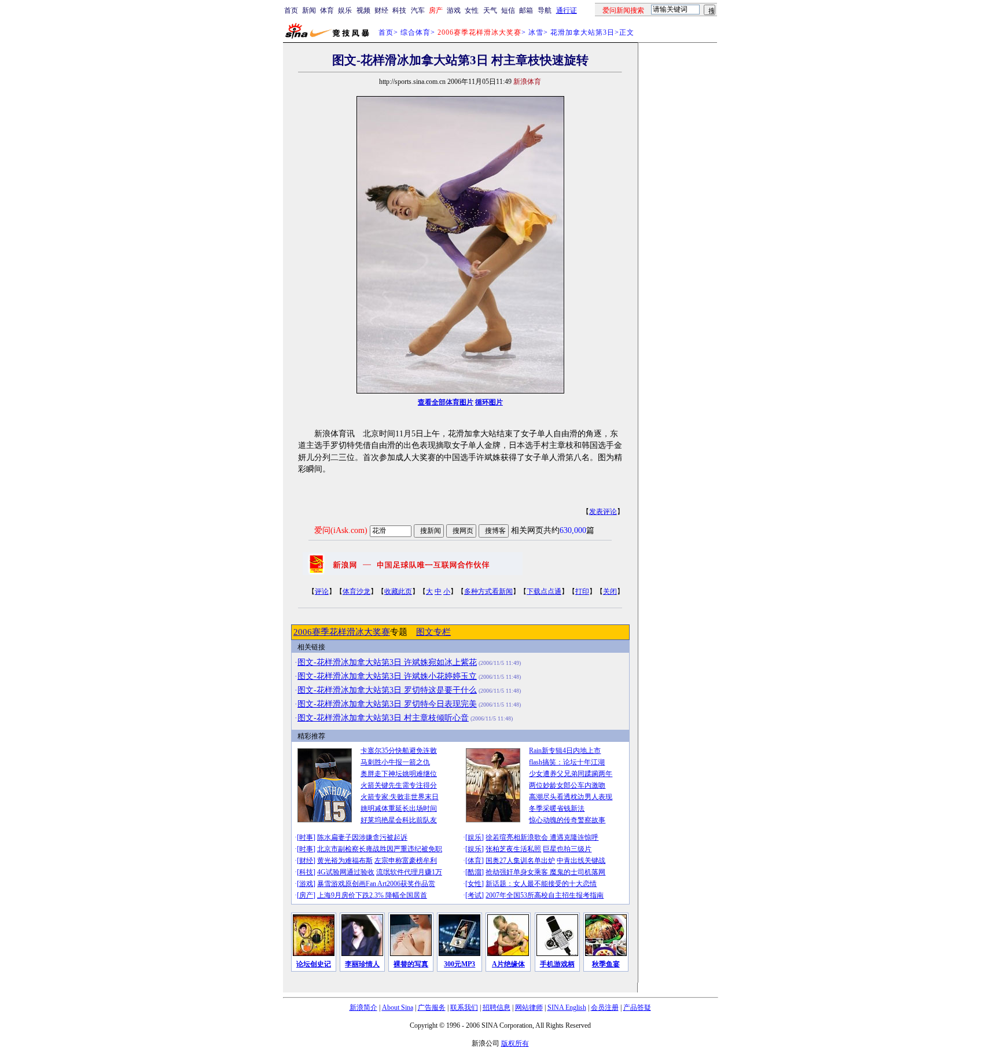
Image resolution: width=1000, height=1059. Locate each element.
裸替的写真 (411, 964)
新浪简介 (363, 1007)
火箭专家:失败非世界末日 (400, 797)
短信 (508, 10)
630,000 (573, 530)
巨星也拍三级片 (567, 849)
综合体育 (415, 32)
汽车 (418, 10)
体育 (327, 10)
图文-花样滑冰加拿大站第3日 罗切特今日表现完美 (387, 704)
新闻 (309, 10)
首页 (291, 10)
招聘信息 (496, 1007)
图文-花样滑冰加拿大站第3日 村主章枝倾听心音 (383, 718)
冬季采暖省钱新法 (556, 808)
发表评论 (603, 512)
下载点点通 (544, 591)
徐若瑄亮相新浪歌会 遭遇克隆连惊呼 (542, 837)
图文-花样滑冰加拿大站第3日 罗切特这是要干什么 (387, 690)
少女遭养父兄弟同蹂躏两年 (570, 774)
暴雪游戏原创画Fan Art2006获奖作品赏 (376, 884)
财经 (381, 10)
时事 (306, 837)
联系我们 (464, 1007)
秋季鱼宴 (606, 964)
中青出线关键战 (581, 860)
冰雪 (535, 32)
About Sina (397, 1007)
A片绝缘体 (508, 964)
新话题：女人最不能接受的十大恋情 (541, 884)
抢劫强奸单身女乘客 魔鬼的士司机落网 (545, 872)
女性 (472, 10)
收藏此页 (398, 591)
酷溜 (474, 872)
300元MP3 (459, 964)
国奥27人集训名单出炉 (520, 860)
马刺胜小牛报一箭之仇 (395, 762)
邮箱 (526, 10)
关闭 (610, 591)
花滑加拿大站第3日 (582, 32)
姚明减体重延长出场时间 (399, 808)
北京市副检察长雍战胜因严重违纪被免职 (379, 849)
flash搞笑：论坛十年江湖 (567, 762)
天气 (490, 10)
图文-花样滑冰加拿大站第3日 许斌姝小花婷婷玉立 (387, 676)
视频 (363, 10)
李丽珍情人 (362, 964)
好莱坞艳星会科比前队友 (399, 820)
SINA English (566, 1007)
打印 (582, 591)
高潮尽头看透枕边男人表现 (570, 797)
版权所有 (515, 1043)
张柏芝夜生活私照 (513, 849)
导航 (545, 10)
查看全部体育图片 (445, 402)
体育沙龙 (356, 591)
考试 (474, 895)
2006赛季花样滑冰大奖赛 (341, 632)
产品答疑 (637, 1007)
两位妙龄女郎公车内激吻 (567, 785)
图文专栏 (433, 632)
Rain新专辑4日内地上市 (565, 751)
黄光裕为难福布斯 (345, 860)
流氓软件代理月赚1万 (409, 872)
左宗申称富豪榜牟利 (405, 860)
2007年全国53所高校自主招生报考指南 (545, 895)
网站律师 (529, 1007)
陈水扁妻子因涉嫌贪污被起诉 (362, 837)
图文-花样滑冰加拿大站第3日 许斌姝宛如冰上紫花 (387, 662)
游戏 (454, 10)
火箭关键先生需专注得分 (399, 785)
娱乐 (345, 10)
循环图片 (489, 402)
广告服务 (432, 1007)
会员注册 (605, 1007)
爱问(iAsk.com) (340, 530)
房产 (306, 895)
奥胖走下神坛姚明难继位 (399, 774)
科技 (399, 10)
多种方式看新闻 (488, 591)
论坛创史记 (313, 964)
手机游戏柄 (557, 964)
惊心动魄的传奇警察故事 (567, 820)
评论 (322, 591)
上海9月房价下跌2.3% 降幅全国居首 (372, 895)
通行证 (566, 10)
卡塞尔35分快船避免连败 (399, 751)
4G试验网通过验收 (345, 872)
